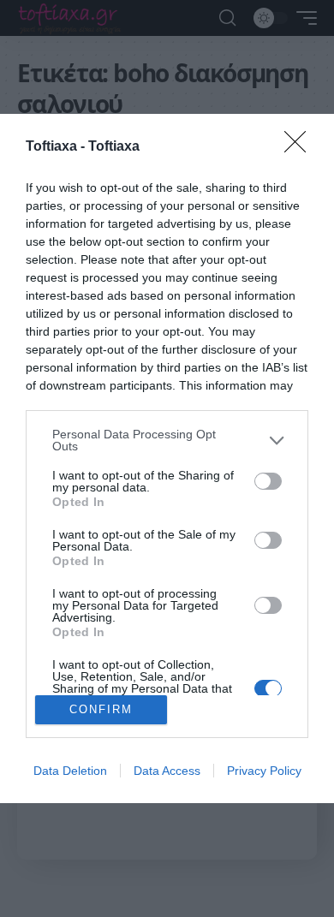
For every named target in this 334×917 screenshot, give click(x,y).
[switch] (268, 481)
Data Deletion (70, 770)
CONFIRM (101, 709)
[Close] (300, 147)
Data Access (167, 770)
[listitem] (167, 440)
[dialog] (167, 458)
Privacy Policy (264, 770)
